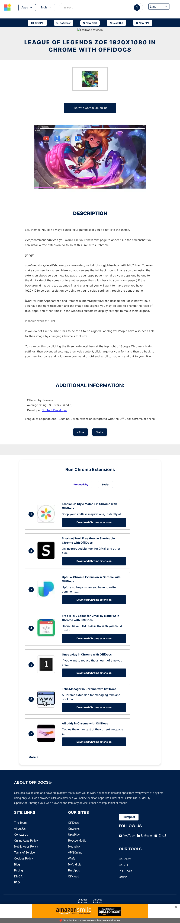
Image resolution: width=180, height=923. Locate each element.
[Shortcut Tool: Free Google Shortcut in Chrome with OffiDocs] (47, 558)
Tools (44, 7)
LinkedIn (146, 835)
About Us (20, 828)
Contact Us (21, 834)
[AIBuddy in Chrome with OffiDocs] (47, 741)
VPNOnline (75, 852)
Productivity (80, 484)
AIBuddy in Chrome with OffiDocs (85, 723)
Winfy (71, 858)
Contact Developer (54, 410)
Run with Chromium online (90, 108)
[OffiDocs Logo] (8, 7)
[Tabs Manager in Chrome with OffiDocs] (47, 706)
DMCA (18, 876)
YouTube (129, 835)
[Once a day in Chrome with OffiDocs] (47, 672)
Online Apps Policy (26, 840)
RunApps (74, 870)
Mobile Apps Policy (26, 846)
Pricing (18, 870)
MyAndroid (75, 864)
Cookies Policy (23, 858)
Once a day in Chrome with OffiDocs (87, 654)
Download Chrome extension (94, 522)
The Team (20, 822)
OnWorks (74, 828)
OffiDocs (73, 822)
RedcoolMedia (77, 840)
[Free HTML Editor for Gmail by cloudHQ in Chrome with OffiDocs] (47, 635)
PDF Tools (125, 871)
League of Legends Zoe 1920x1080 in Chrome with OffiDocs (90, 46)
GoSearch (125, 859)
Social (105, 484)
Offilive (123, 877)
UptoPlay (74, 834)
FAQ (17, 882)
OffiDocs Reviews (82, 901)
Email (162, 835)
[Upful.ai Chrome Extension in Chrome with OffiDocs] (47, 597)
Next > (100, 432)
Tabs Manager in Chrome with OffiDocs (89, 689)
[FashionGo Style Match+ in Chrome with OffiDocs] (47, 521)
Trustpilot (128, 817)
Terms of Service (24, 852)
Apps (24, 7)
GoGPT (123, 865)
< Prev (80, 432)
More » (33, 757)
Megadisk (74, 846)
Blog (17, 864)
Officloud (73, 876)
